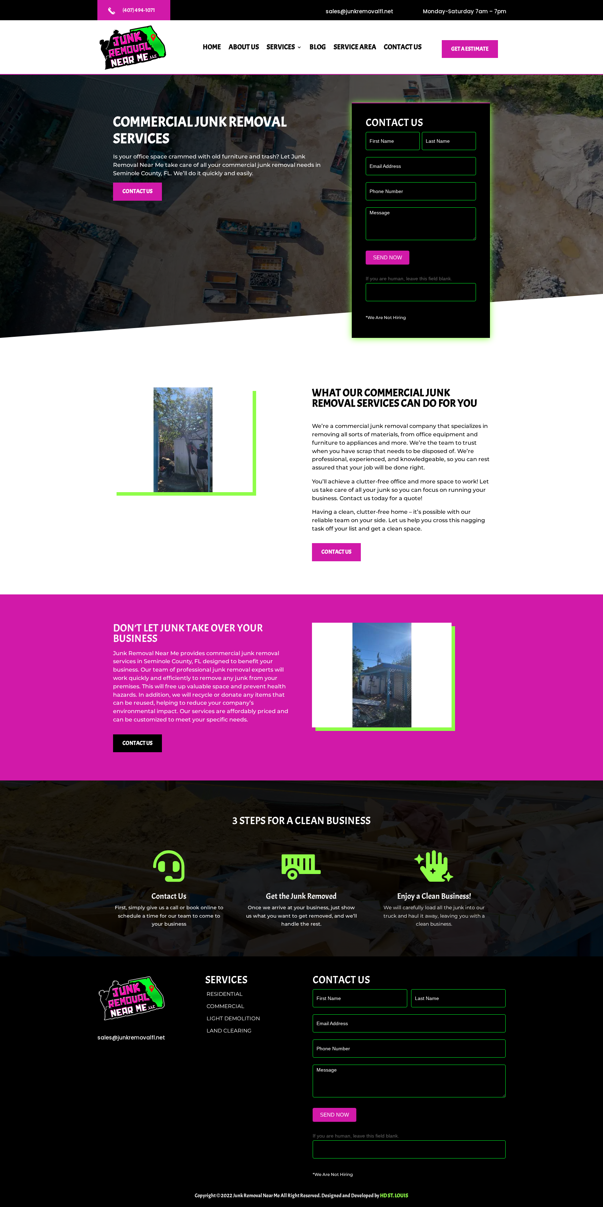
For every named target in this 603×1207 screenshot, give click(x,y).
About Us (244, 48)
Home (212, 48)
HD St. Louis (394, 1195)
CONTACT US (137, 191)
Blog (318, 48)
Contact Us (403, 48)
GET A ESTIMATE (470, 48)
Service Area (355, 48)
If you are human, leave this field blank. (409, 278)
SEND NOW (387, 257)
